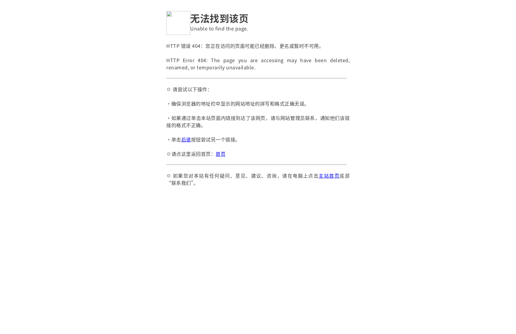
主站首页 (329, 175)
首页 (220, 153)
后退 (186, 139)
